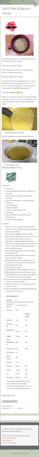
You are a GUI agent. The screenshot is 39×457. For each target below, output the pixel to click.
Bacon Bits (13, 227)
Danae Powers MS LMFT (9, 438)
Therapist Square (7, 440)
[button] (36, 3)
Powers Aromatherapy (9, 443)
